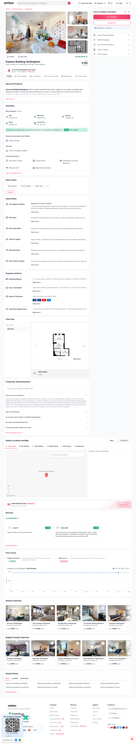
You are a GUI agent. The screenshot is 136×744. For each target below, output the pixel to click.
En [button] (112, 3)
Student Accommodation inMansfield (79, 683)
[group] (60, 346)
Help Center (96, 708)
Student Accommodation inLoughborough (49, 683)
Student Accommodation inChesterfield (80, 687)
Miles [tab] (112, 440)
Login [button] (120, 3)
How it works (54, 711)
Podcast (73, 708)
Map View (24, 56)
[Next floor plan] (84, 346)
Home (7, 9)
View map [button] (31, 71)
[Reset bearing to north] (8, 492)
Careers (52, 734)
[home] (9, 3)
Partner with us (55, 726)
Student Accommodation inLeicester (47, 687)
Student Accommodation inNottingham (16, 683)
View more (36, 282)
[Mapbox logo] (10, 495)
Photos (12, 56)
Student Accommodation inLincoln (110, 687)
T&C (94, 715)
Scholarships (74, 726)
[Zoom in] (8, 486)
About (52, 708)
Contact (95, 711)
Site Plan (10, 329)
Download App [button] (86, 3)
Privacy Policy (97, 719)
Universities (53, 730)
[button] (22, 714)
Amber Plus (74, 715)
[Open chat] (132, 740)
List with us (53, 722)
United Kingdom (17, 9)
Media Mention (75, 719)
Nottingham (29, 9)
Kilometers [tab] (124, 440)
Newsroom (73, 711)
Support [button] (100, 3)
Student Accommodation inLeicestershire (17, 687)
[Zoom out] (8, 489)
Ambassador (74, 722)
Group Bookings (55, 719)
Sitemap (95, 722)
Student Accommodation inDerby (109, 683)
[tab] (10, 446)
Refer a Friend (54, 715)
